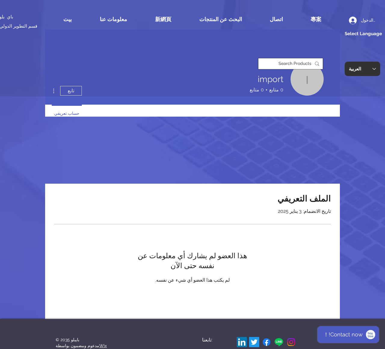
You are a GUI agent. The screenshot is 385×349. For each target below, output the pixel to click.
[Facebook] (266, 342)
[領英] (242, 342)
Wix (103, 345)
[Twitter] (254, 342)
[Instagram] (291, 342)
